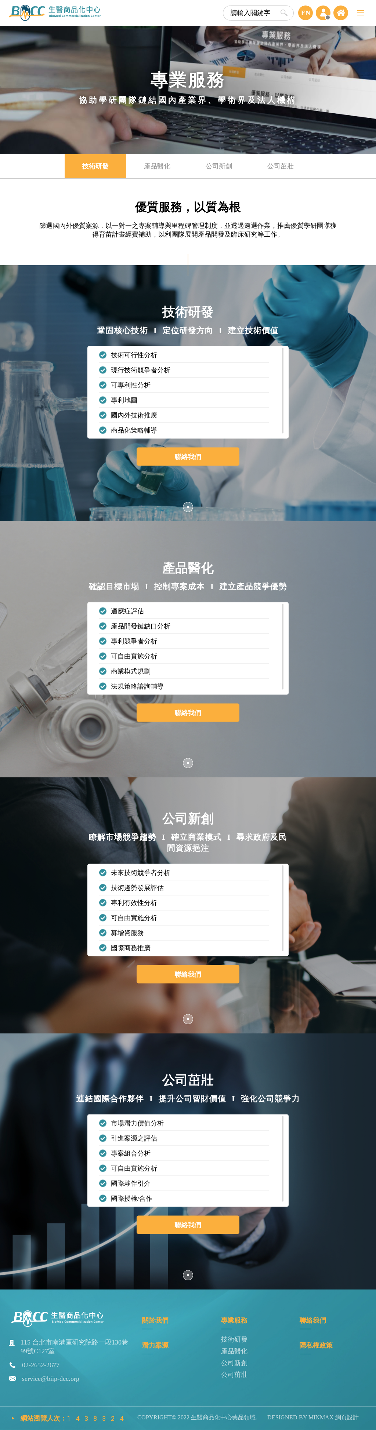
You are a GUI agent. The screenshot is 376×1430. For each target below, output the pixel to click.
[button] (188, 507)
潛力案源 (155, 1345)
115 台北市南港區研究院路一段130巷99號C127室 (74, 1347)
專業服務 (234, 1320)
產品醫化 (234, 1351)
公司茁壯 (234, 1374)
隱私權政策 (316, 1345)
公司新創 (234, 1363)
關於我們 (155, 1320)
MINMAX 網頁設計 (333, 1417)
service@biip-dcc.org (50, 1378)
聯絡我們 (188, 456)
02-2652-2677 (40, 1365)
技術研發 (234, 1339)
